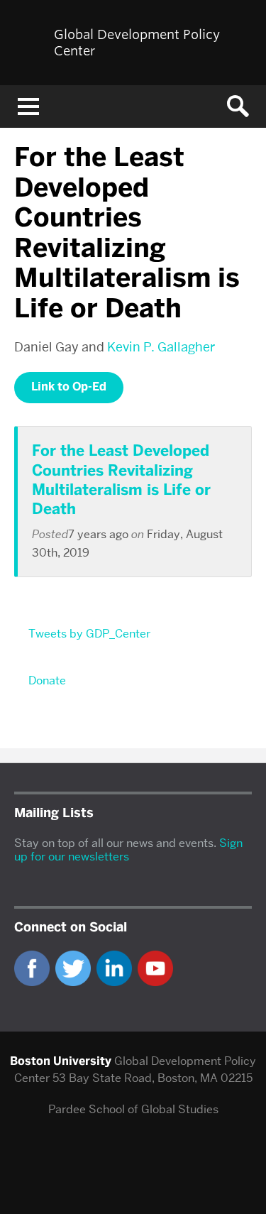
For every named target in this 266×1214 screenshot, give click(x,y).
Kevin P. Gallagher (161, 347)
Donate (47, 680)
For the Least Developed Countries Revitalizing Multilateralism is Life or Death (121, 479)
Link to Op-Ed (68, 386)
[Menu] (28, 106)
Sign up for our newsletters (128, 850)
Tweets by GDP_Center (89, 633)
